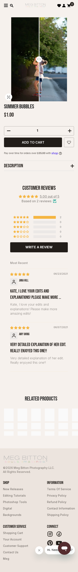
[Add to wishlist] (69, 142)
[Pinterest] (50, 543)
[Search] (12, 5)
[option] (39, 59)
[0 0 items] (69, 5)
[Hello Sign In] (64, 5)
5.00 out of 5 (49, 196)
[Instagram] (50, 534)
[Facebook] (59, 534)
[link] (9, 426)
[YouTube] (59, 543)
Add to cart (33, 142)
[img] (19, 274)
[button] (21, 217)
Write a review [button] (39, 247)
